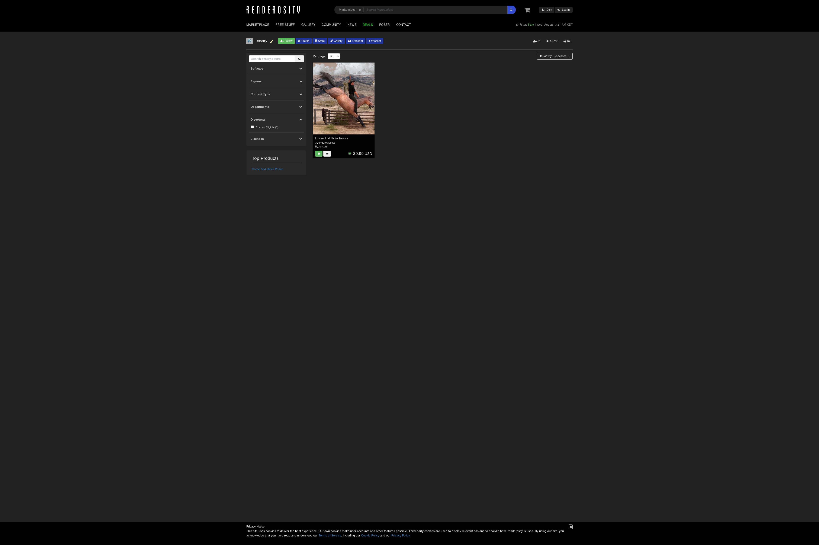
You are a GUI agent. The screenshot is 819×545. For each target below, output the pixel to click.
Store (321, 40)
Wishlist (375, 40)
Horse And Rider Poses (267, 169)
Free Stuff (285, 24)
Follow (288, 40)
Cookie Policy (370, 535)
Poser (384, 24)
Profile (305, 40)
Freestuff (357, 40)
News (351, 24)
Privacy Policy (400, 535)
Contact (403, 24)
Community (331, 24)
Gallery (308, 24)
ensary (323, 146)
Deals (368, 24)
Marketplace (257, 24)
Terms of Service (330, 535)
